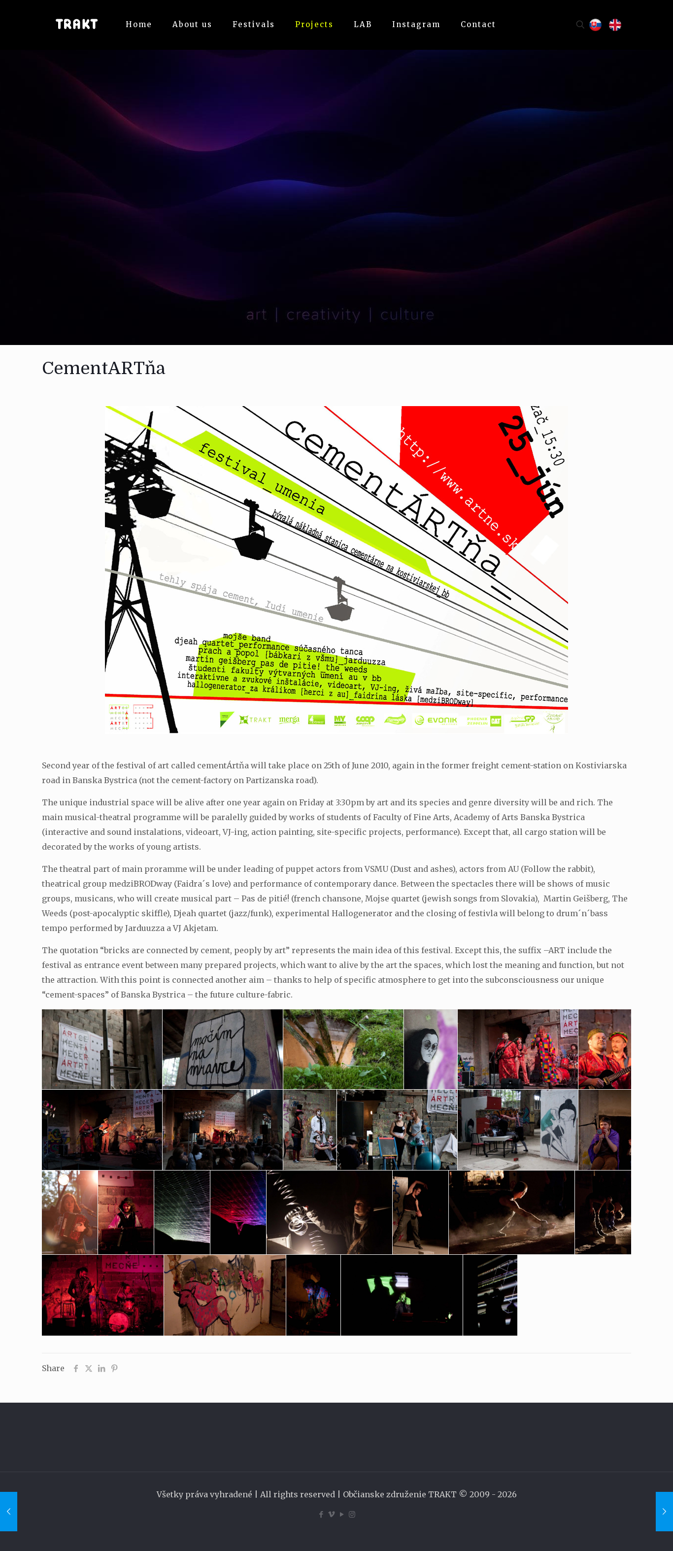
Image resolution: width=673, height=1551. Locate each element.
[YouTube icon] (341, 1514)
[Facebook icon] (321, 1514)
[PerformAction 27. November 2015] (8, 1511)
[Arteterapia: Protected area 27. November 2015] (664, 1511)
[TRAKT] (76, 24)
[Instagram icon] (352, 1514)
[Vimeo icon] (331, 1514)
